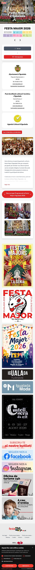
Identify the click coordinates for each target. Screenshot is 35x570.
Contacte (27, 537)
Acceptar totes (9, 565)
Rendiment (28, 555)
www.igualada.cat (17, 84)
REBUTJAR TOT (25, 565)
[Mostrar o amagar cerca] (27, 3)
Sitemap (8, 537)
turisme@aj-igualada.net (17, 108)
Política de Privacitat (7, 568)
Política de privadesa (14, 535)
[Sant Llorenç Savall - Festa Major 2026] (17, 31)
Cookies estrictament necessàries (13, 555)
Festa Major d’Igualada (17, 179)
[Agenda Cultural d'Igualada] (17, 120)
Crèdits (14, 537)
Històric (20, 537)
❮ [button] (15, 40)
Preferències (7, 558)
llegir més (7, 184)
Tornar (19, 48)
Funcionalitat (17, 558)
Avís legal (4, 535)
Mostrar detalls (8, 561)
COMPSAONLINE (29, 568)
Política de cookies (27, 535)
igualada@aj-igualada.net (17, 86)
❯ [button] (20, 40)
